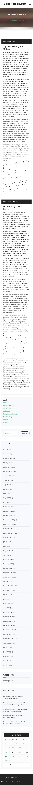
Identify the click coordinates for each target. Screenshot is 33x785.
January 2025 (7, 515)
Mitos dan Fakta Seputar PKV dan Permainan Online (14, 716)
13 (23, 748)
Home (9, 21)
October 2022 (7, 634)
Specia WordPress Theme (11, 781)
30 (9, 761)
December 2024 (8, 520)
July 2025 (6, 489)
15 (6, 752)
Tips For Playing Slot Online (13, 47)
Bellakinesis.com (15, 3)
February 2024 (8, 564)
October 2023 (7, 581)
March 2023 (7, 612)
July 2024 (6, 542)
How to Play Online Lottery (12, 207)
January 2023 (7, 621)
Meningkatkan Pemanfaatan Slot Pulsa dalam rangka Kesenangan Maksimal (15, 704)
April (20, 21)
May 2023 (6, 603)
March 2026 (7, 454)
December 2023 (8, 572)
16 (9, 752)
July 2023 (6, 594)
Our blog (16, 41)
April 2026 (6, 449)
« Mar (6, 765)
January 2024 (7, 568)
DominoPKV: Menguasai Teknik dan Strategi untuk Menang (14, 697)
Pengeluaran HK (8, 408)
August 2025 (7, 485)
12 (20, 748)
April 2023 (6, 608)
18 (16, 752)
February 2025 (8, 511)
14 (27, 748)
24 (13, 756)
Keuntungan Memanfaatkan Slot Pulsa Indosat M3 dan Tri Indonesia (15, 723)
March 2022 (7, 665)
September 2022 (8, 638)
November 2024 (8, 524)
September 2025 (8, 480)
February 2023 (8, 616)
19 (20, 752)
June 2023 (6, 599)
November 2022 (8, 630)
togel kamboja (8, 417)
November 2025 (8, 471)
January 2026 (7, 463)
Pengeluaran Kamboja (10, 414)
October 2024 (7, 529)
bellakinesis (7, 41)
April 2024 (6, 555)
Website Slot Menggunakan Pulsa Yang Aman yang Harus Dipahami (15, 710)
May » (11, 765)
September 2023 (8, 586)
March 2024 (7, 559)
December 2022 (8, 625)
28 (27, 756)
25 (16, 756)
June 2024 (6, 546)
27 (23, 756)
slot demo (6, 411)
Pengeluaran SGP (8, 405)
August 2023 (7, 590)
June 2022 (6, 652)
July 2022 (6, 647)
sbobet (5, 422)
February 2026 (8, 458)
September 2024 (8, 533)
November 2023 (8, 577)
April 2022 (6, 660)
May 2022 (6, 656)
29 (6, 761)
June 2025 (6, 493)
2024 (15, 21)
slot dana (6, 419)
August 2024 (7, 537)
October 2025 (7, 476)
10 (13, 748)
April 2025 (6, 502)
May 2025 (6, 498)
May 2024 (6, 551)
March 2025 (7, 507)
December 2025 (8, 467)
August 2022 (7, 643)
